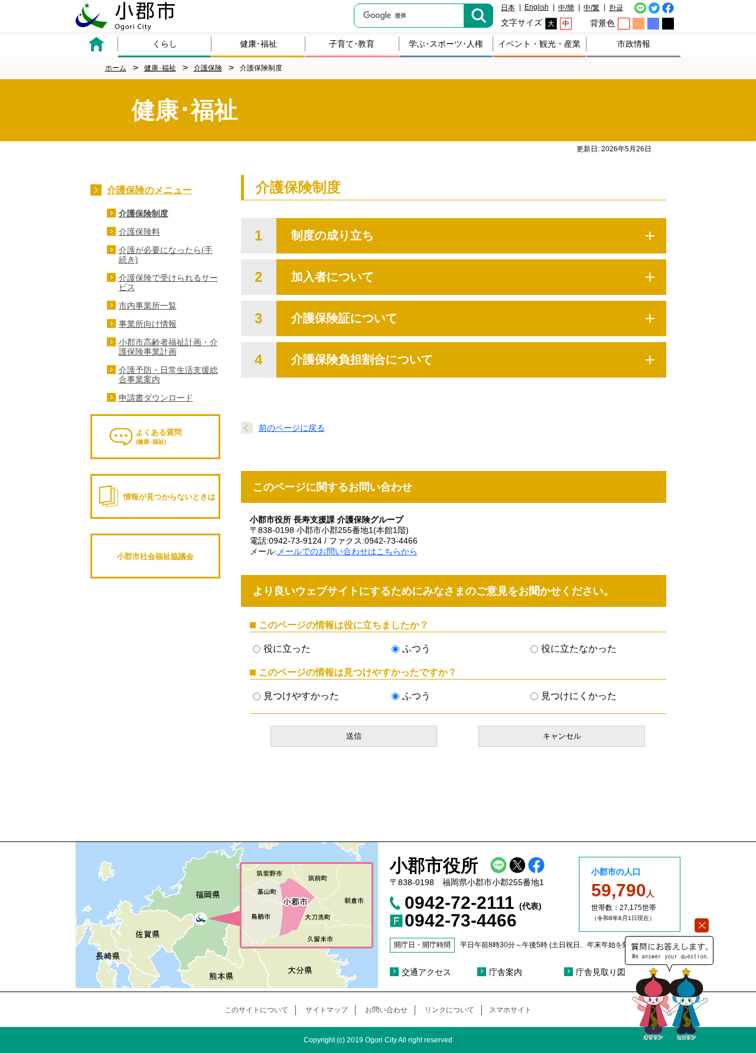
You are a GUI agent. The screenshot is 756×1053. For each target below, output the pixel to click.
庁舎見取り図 (600, 972)
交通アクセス (426, 972)
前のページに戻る (292, 428)
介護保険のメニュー (149, 190)
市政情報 (633, 43)
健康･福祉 (258, 43)
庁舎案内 (505, 972)
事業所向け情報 (148, 324)
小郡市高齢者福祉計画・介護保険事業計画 (168, 346)
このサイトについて (256, 1010)
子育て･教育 (351, 43)
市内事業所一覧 (148, 305)
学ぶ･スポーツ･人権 (446, 43)
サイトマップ (326, 1010)
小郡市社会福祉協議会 (155, 556)
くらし (164, 43)
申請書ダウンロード (156, 397)
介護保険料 (139, 231)
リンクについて (449, 1010)
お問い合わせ (386, 1010)
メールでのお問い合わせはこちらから (347, 551)
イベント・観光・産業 (539, 43)
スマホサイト (510, 1010)
